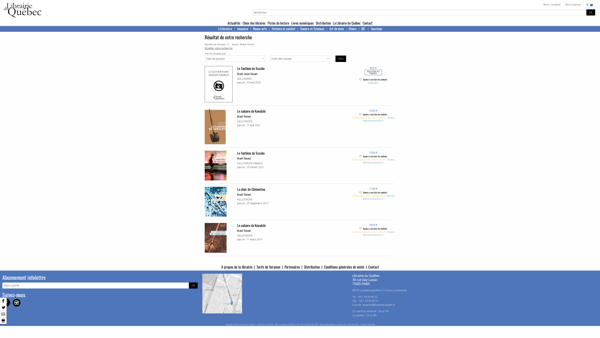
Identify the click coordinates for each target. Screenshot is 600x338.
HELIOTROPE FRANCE (249, 163)
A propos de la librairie (236, 267)
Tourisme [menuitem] (376, 28)
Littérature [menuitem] (225, 28)
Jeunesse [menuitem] (242, 28)
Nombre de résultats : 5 (217, 44)
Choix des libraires (254, 23)
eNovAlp (371, 324)
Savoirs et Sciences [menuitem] (312, 28)
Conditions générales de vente (344, 267)
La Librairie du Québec (346, 23)
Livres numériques (302, 23)
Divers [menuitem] (352, 28)
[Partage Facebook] (3, 300)
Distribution (323, 23)
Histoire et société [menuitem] (283, 28)
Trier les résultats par (215, 53)
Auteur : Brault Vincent (243, 44)
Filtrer (341, 58)
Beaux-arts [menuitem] (260, 28)
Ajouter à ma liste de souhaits (374, 79)
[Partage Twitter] (3, 307)
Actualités (234, 23)
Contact (367, 23)
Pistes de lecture (278, 23)
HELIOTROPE (244, 121)
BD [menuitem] (363, 28)
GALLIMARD (244, 78)
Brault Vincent (244, 116)
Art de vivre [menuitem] (336, 28)
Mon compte (552, 4)
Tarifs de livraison (268, 267)
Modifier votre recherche (218, 48)
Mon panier (573, 4)
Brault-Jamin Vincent (247, 74)
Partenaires (292, 267)
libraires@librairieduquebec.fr (379, 119)
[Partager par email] (3, 313)
